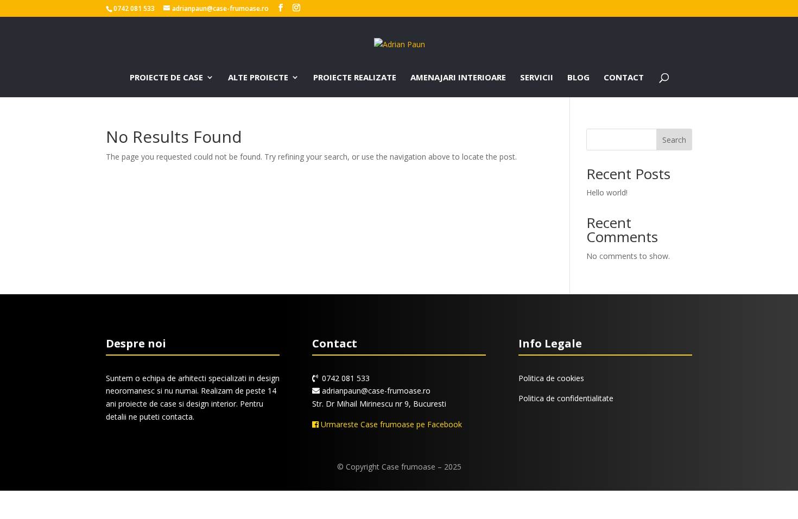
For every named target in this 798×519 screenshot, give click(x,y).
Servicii (536, 78)
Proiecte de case (166, 78)
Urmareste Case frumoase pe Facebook (390, 424)
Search (674, 140)
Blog (578, 78)
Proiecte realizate (354, 78)
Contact (624, 78)
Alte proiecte (258, 78)
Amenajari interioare (458, 78)
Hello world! (607, 192)
